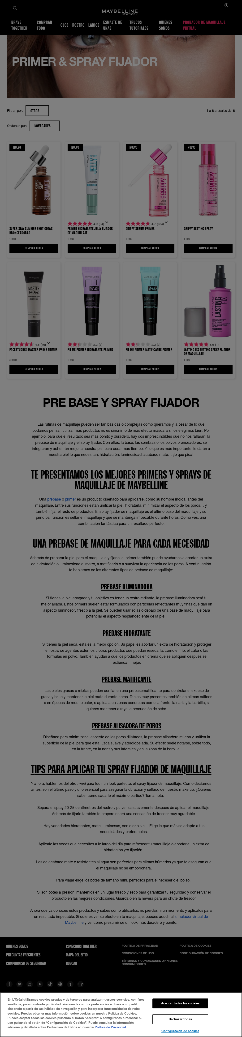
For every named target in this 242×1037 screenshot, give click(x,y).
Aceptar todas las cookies (180, 1003)
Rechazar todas (180, 1019)
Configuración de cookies (180, 1031)
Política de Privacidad (110, 1027)
